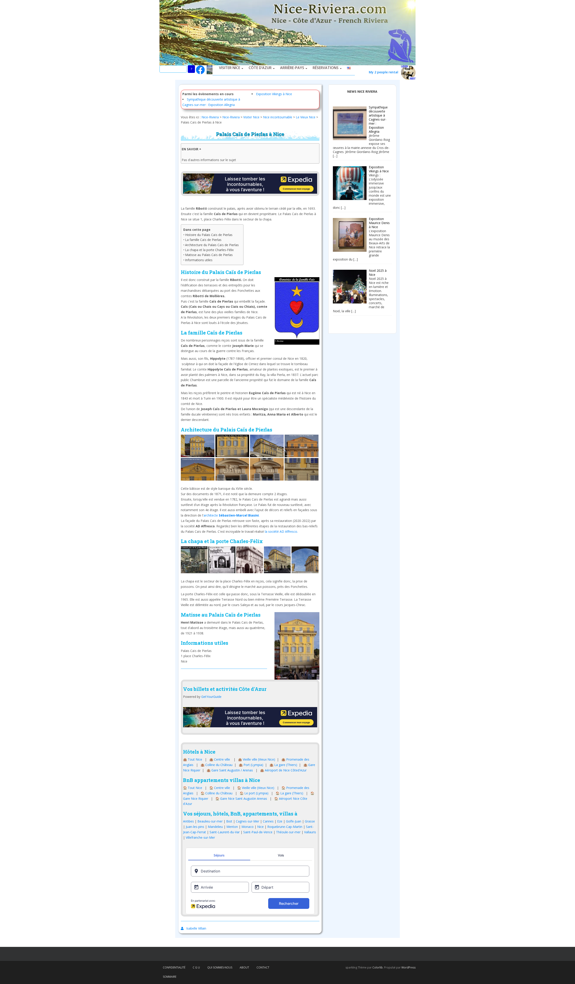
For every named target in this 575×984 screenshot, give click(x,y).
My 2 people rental (385, 72)
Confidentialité (174, 967)
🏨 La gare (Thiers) (283, 765)
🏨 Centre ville (219, 759)
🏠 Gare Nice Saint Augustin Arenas (241, 798)
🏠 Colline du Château (216, 793)
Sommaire (169, 977)
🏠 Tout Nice (192, 788)
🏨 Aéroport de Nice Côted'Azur (283, 770)
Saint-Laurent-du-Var (225, 832)
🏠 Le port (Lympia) (254, 793)
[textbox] (250, 601)
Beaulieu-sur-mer (210, 821)
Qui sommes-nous (219, 967)
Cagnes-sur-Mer (247, 821)
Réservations (325, 67)
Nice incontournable (277, 117)
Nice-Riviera (210, 117)
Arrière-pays (292, 67)
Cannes (268, 821)
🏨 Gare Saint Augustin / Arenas (230, 770)
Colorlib (377, 967)
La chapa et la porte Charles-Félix (209, 250)
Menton (232, 826)
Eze (279, 821)
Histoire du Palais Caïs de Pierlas (208, 235)
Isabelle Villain (196, 928)
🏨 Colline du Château (216, 765)
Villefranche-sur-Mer (200, 837)
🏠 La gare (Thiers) (289, 793)
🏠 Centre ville (219, 788)
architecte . (231, 515)
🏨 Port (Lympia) (251, 765)
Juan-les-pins (195, 826)
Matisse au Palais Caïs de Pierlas (209, 255)
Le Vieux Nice (305, 117)
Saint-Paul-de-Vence (257, 832)
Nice (260, 826)
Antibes (188, 821)
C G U (196, 967)
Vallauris (310, 832)
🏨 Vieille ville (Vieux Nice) (256, 759)
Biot (229, 821)
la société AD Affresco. (282, 531)
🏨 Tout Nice (192, 759)
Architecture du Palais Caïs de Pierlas (212, 245)
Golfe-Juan (293, 821)
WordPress (408, 967)
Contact (263, 967)
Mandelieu (215, 826)
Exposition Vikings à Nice (274, 94)
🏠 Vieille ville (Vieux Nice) (255, 788)
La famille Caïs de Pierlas (203, 240)
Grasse (310, 821)
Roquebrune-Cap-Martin (284, 826)
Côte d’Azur (260, 67)
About (244, 967)
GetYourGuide (211, 696)
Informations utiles (198, 260)
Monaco (247, 826)
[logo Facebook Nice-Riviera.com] (200, 69)
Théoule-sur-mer (288, 832)
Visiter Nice (229, 67)
